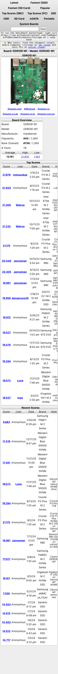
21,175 (6, 245)
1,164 (37, 156)
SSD (53, 13)
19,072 (7, 380)
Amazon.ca (44, 108)
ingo (20, 397)
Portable (49, 18)
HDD (6, 18)
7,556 (6, 593)
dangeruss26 (20, 298)
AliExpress (29, 108)
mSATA (34, 18)
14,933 (6, 604)
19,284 (6, 361)
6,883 (6, 422)
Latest (14, 2)
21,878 (25, 156)
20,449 (6, 260)
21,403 (6, 187)
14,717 (6, 640)
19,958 (6, 298)
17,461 (6, 462)
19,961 (7, 283)
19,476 (6, 344)
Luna (20, 380)
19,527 (7, 332)
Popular (45, 8)
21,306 (6, 205)
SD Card (19, 18)
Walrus (20, 205)
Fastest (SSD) (39, 2)
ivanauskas (20, 174)
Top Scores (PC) (37, 13)
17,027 (6, 559)
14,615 (6, 613)
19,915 (7, 317)
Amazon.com (15, 108)
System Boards (29, 24)
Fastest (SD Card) (19, 8)
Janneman (20, 260)
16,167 (6, 578)
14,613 (6, 631)
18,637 (7, 397)
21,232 (6, 226)
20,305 (6, 271)
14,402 (6, 622)
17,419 (6, 441)
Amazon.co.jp (27, 114)
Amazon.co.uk (10, 114)
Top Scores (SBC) (13, 13)
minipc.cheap (36, 47)
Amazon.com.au (46, 114)
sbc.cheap (44, 45)
